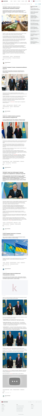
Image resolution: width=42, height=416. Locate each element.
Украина (18, 262)
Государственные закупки (19, 412)
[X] (10, 59)
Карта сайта (32, 407)
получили (11, 375)
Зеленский (7, 262)
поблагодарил (13, 101)
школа (4, 392)
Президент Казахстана (6, 56)
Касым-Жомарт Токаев (17, 56)
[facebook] (33, 403)
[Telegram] (6, 59)
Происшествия (3, 407)
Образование (22, 391)
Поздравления (23, 262)
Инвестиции (22, 161)
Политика (3, 408)
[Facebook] (8, 59)
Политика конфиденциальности (20, 408)
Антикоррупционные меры (19, 411)
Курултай (4, 105)
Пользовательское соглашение (20, 407)
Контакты (32, 408)
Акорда (19, 105)
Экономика (3, 411)
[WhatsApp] (5, 59)
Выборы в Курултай (16, 106)
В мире (2, 412)
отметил (7, 352)
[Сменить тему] (29, 1)
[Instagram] (3, 59)
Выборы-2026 (15, 105)
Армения (11, 56)
